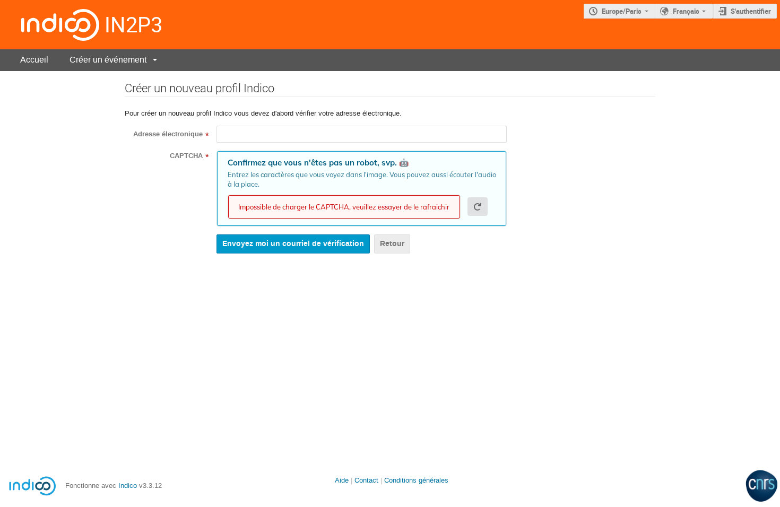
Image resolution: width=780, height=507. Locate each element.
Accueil (34, 59)
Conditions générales (416, 480)
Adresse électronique (168, 134)
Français (686, 11)
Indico (127, 485)
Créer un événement (108, 59)
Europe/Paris (622, 11)
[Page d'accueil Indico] (49, 24)
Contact (366, 480)
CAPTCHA (186, 156)
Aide (342, 480)
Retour (392, 243)
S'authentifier (751, 11)
